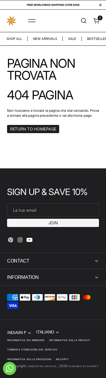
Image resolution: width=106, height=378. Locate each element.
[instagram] (20, 239)
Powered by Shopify (83, 366)
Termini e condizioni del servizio (32, 349)
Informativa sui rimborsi (25, 340)
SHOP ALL (14, 39)
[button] (31, 21)
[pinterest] (10, 239)
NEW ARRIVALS (45, 39)
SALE (72, 39)
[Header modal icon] (31, 20)
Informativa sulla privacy (69, 340)
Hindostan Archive (42, 366)
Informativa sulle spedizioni (29, 359)
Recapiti (62, 359)
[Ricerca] (83, 20)
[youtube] (29, 239)
